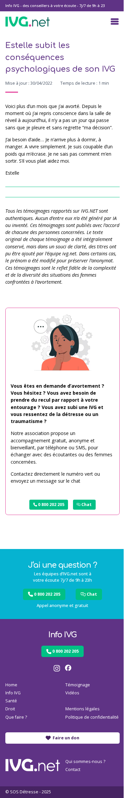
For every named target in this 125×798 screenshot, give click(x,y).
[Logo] (27, 21)
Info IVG (13, 693)
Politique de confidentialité (92, 717)
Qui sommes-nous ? (85, 761)
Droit (10, 709)
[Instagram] (57, 668)
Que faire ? (16, 717)
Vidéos (72, 693)
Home (11, 685)
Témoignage (77, 685)
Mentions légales (82, 709)
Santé (11, 701)
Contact (72, 769)
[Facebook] (68, 668)
